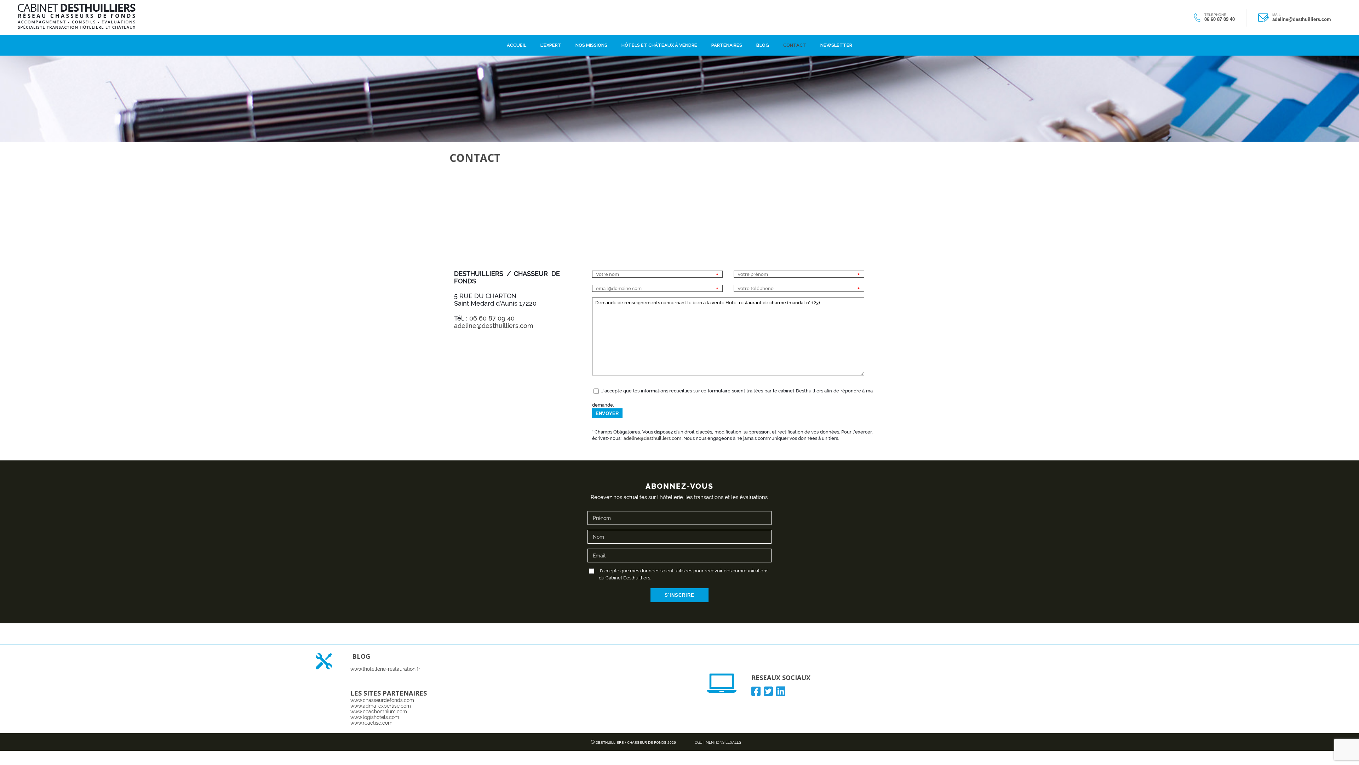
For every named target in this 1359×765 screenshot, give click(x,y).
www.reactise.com (371, 723)
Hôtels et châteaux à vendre (659, 43)
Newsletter (836, 43)
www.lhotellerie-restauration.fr (385, 669)
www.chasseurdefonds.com (382, 700)
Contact (794, 43)
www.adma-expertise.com (380, 706)
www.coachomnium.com (378, 711)
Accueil (516, 43)
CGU (699, 742)
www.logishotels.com (374, 717)
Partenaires (726, 43)
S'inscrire (679, 595)
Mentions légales (723, 742)
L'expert (550, 43)
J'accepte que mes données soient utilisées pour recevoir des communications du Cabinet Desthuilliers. (683, 574)
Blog (762, 43)
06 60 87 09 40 (1219, 19)
